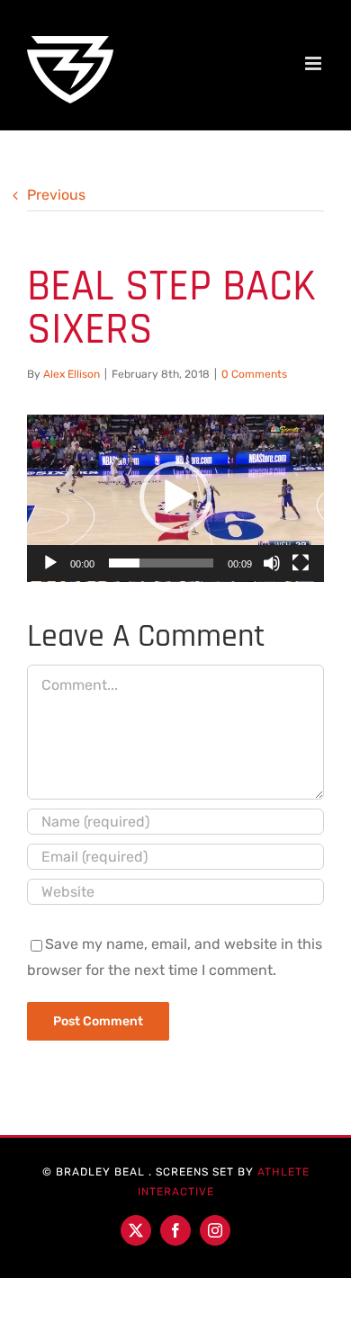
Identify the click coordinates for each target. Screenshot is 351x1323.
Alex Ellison (71, 374)
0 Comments (254, 374)
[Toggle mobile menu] (314, 63)
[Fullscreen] (301, 563)
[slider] (161, 563)
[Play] (50, 563)
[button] (176, 497)
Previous (56, 194)
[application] (175, 498)
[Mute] (272, 563)
